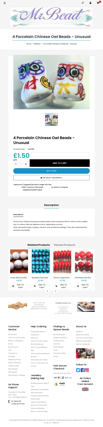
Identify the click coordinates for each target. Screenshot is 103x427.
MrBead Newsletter (84, 341)
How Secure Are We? (62, 373)
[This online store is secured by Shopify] (59, 386)
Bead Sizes (35, 399)
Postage (11, 356)
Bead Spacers (59, 334)
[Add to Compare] (24, 257)
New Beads (13, 369)
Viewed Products (64, 245)
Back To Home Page (39, 411)
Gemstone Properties (39, 389)
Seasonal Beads (37, 408)
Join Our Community (16, 337)
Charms (56, 344)
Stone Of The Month (39, 405)
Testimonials (13, 366)
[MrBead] (51, 18)
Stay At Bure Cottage (16, 375)
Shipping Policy (14, 359)
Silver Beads (58, 347)
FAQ (10, 350)
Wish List (34, 338)
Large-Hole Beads (38, 402)
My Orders (12, 334)
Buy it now (51, 171)
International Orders (39, 360)
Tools (55, 350)
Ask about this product (52, 178)
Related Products (39, 245)
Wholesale (12, 372)
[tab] (18, 215)
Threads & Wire (59, 353)
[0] (98, 3)
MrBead (79, 331)
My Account (13, 347)
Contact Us (12, 353)
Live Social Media (83, 344)
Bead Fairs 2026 (82, 335)
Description (51, 205)
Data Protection (14, 362)
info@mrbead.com (63, 303)
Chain (55, 356)
